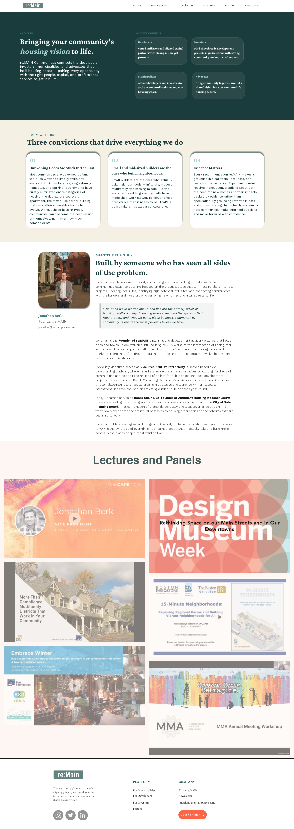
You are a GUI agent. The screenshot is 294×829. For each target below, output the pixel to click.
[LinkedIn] (83, 815)
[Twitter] (70, 815)
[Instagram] (58, 815)
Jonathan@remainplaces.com (56, 327)
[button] (192, 814)
